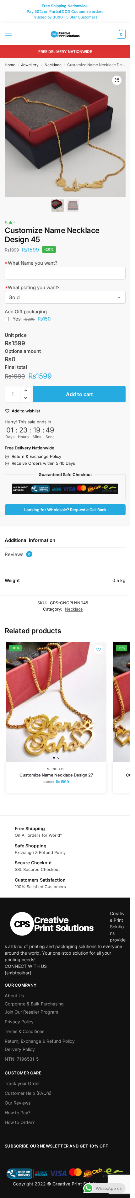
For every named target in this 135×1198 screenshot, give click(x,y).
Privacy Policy (19, 1021)
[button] (120, 34)
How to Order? (20, 1122)
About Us (14, 995)
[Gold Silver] (65, 297)
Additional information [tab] (30, 540)
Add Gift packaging (26, 312)
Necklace (53, 64)
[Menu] (14, 34)
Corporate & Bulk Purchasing (34, 1003)
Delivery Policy (20, 1049)
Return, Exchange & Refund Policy (40, 1041)
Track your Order (22, 1083)
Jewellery (30, 64)
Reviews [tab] (17, 554)
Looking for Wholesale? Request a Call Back (65, 509)
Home (10, 64)
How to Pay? (17, 1112)
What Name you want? (31, 263)
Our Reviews (17, 1102)
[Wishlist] (98, 649)
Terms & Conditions (24, 1031)
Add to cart (79, 394)
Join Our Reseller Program (31, 1012)
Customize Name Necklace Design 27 (56, 774)
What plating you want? (32, 287)
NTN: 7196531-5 (22, 1059)
